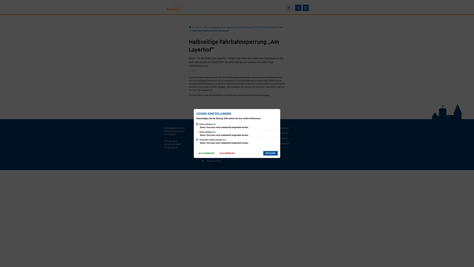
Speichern (271, 153)
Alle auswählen (206, 153)
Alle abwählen (227, 153)
